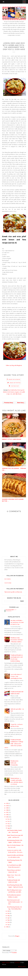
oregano (16, 392)
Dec (8, 819)
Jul (8, 911)
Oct (8, 823)
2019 (7, 808)
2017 (7, 812)
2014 (7, 927)
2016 (7, 814)
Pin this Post (15, 386)
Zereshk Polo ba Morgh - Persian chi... (14, 469)
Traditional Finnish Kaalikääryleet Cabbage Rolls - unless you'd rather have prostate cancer (13, 743)
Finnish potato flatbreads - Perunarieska (14, 763)
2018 (7, 810)
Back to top (21, 966)
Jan (8, 924)
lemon (12, 392)
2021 (7, 803)
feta (9, 390)
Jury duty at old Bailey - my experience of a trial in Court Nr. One (17, 622)
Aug (8, 828)
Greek (19, 390)
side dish (15, 394)
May (8, 915)
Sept (8, 826)
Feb (8, 922)
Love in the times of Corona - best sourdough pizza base (16, 676)
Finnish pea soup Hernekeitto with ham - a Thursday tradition (17, 639)
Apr (8, 918)
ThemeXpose (17, 962)
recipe (8, 394)
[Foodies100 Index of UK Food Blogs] (10, 609)
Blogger (17, 936)
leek (9, 392)
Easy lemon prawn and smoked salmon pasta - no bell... (14, 902)
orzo (20, 392)
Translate (14, 952)
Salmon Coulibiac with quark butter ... (13, 500)
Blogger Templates (6, 962)
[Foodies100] (7, 610)
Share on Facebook (14, 379)
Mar (8, 920)
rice (11, 394)
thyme (20, 394)
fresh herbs (14, 390)
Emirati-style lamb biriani (11, 439)
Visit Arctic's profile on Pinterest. (13, 592)
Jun (8, 913)
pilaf (23, 392)
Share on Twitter (15, 382)
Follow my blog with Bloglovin (14, 365)
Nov (8, 821)
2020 (7, 805)
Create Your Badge (7, 582)
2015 (7, 817)
